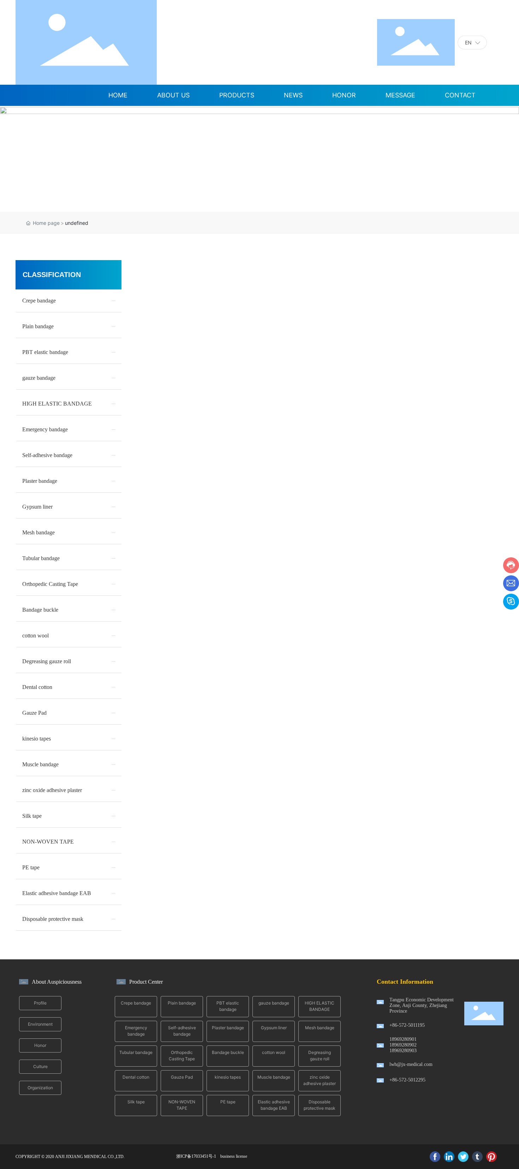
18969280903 (403, 1050)
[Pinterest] (491, 1156)
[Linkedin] (449, 1156)
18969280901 (403, 1039)
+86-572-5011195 (407, 1025)
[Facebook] (435, 1156)
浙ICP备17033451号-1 (196, 1156)
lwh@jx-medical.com (410, 1064)
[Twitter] (463, 1156)
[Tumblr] (477, 1156)
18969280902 (403, 1045)
